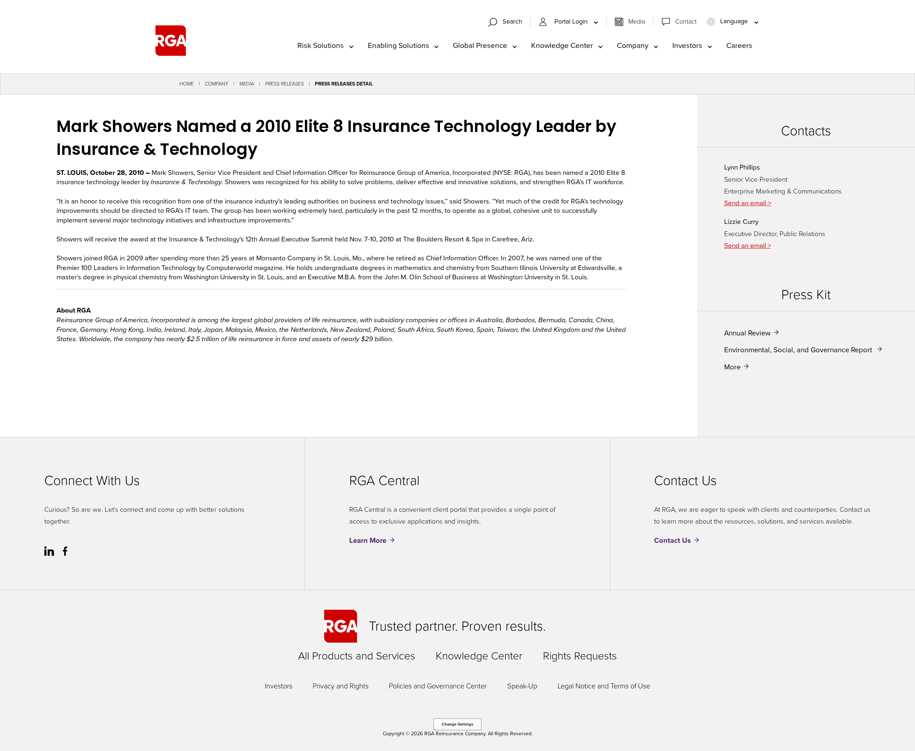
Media (636, 21)
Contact (686, 21)
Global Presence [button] (480, 45)
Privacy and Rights (341, 686)
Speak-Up (522, 686)
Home (186, 84)
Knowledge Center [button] (562, 45)
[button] (508, 22)
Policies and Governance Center (438, 686)
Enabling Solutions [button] (398, 45)
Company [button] (632, 45)
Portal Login (571, 22)
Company (216, 84)
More (732, 366)
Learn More (367, 540)
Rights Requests (580, 655)
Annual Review (747, 333)
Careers (739, 45)
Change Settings (457, 724)
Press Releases (284, 84)
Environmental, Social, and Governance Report (799, 349)
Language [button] (734, 21)
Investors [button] (687, 45)
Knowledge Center (479, 655)
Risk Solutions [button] (320, 45)
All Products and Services (356, 655)
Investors (278, 686)
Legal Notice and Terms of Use (604, 686)
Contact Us (672, 540)
